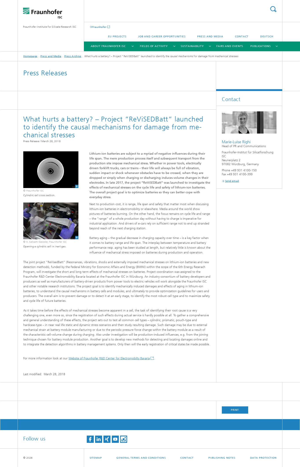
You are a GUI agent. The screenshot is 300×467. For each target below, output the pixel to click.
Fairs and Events (229, 46)
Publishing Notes (221, 457)
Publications (260, 46)
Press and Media (210, 36)
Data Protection (263, 457)
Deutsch (266, 36)
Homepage (30, 56)
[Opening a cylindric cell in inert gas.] (48, 221)
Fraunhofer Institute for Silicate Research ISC (49, 26)
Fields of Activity (154, 46)
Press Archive (72, 56)
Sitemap (96, 457)
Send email (232, 181)
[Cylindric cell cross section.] (48, 169)
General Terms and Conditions (141, 457)
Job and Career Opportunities (162, 36)
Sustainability (192, 46)
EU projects (117, 36)
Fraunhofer (99, 26)
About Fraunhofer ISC (108, 46)
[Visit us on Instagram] (123, 439)
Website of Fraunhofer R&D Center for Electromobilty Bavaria (109, 358)
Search (273, 9)
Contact (241, 36)
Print (235, 409)
